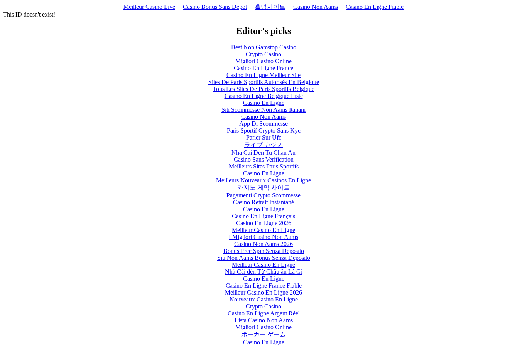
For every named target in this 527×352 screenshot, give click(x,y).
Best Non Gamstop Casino (263, 47)
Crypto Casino (263, 54)
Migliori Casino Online (263, 61)
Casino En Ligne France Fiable (264, 285)
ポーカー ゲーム (263, 334)
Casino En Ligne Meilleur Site (263, 75)
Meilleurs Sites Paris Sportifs (264, 166)
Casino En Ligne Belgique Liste (264, 96)
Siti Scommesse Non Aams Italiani (263, 109)
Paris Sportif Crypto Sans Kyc (264, 130)
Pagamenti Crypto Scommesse (263, 195)
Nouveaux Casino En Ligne (264, 299)
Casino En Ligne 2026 (263, 223)
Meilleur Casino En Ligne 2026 (263, 292)
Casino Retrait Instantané (263, 202)
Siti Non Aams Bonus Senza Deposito (263, 257)
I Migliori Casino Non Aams (263, 237)
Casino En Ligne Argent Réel (264, 313)
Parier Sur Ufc (263, 137)
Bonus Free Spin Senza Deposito (263, 251)
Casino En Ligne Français (263, 216)
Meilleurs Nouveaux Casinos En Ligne (263, 180)
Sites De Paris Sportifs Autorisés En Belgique (263, 82)
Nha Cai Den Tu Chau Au (263, 152)
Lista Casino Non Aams (264, 320)
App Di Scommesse (263, 123)
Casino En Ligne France (263, 68)
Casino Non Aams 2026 (263, 244)
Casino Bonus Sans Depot (215, 6)
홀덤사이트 (270, 6)
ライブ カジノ (263, 144)
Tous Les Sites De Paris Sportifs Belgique (263, 89)
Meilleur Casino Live (149, 6)
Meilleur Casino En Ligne (263, 230)
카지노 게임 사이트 (263, 187)
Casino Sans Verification (264, 159)
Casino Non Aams (315, 6)
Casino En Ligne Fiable (375, 6)
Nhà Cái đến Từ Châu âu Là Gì (263, 271)
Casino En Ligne (263, 102)
